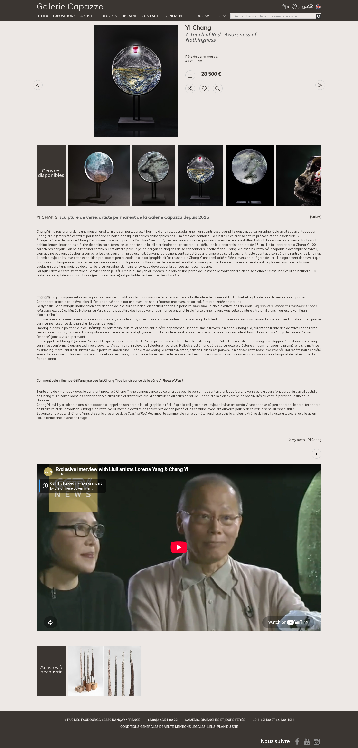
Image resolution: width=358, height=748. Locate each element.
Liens (211, 727)
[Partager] (190, 88)
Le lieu (42, 15)
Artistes (88, 15)
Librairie (129, 15)
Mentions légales (190, 727)
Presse (222, 15)
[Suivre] (315, 217)
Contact (150, 15)
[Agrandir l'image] (218, 88)
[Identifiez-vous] (306, 6)
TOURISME (203, 15)
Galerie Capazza (70, 6)
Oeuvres (109, 15)
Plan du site (227, 727)
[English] (318, 6)
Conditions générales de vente (147, 727)
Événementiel (176, 15)
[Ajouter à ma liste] (204, 88)
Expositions (64, 15)
